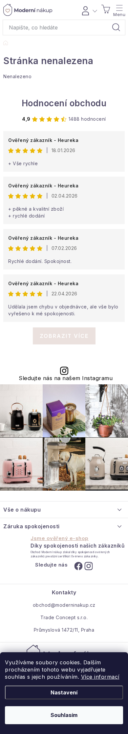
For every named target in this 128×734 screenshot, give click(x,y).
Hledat (116, 27)
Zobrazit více (64, 336)
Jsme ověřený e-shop (60, 538)
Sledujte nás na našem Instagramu (66, 378)
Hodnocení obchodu (64, 103)
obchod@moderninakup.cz (64, 605)
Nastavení (64, 692)
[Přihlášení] (88, 9)
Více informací (100, 676)
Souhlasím (64, 715)
